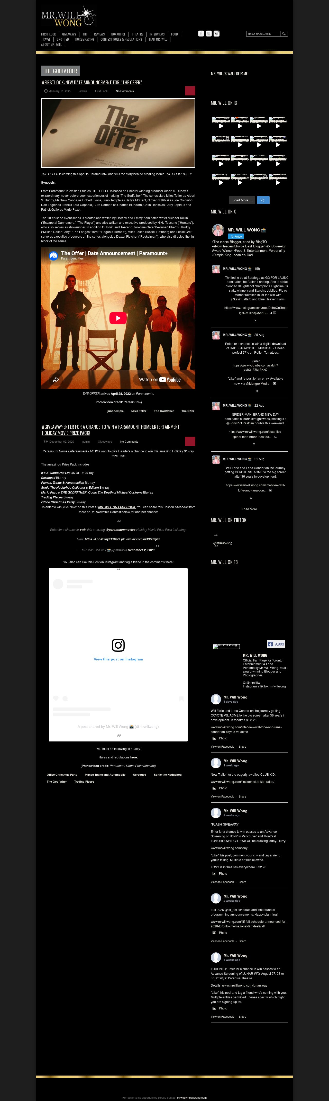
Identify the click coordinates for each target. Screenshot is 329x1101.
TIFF (85, 34)
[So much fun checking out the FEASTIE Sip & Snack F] (259, 145)
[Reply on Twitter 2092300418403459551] (227, 391)
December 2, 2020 (141, 550)
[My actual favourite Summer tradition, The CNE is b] (278, 145)
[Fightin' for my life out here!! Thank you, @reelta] (221, 145)
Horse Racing (84, 39)
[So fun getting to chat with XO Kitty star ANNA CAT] (221, 164)
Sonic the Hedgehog (168, 774)
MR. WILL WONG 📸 (237, 268)
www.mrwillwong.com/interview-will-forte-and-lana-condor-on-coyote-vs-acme (246, 729)
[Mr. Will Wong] (226, 646)
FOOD (174, 34)
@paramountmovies (120, 529)
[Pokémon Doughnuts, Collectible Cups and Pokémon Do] (240, 183)
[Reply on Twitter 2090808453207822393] (227, 498)
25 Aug (259, 334)
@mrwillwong (222, 543)
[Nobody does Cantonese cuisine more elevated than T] (221, 183)
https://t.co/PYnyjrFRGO (102, 539)
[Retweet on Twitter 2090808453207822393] (235, 498)
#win (83, 529)
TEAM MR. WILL (158, 39)
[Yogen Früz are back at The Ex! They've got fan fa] (259, 126)
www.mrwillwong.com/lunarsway (244, 985)
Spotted (63, 39)
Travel (45, 39)
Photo (223, 738)
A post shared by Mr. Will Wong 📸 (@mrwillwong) (118, 726)
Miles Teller (138, 411)
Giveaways (69, 34)
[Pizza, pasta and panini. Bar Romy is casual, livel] (240, 164)
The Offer (187, 411)
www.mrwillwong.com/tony (229, 848)
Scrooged (139, 774)
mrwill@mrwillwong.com (192, 1097)
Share (242, 746)
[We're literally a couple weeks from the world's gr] (278, 126)
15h (257, 268)
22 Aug (259, 405)
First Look (48, 34)
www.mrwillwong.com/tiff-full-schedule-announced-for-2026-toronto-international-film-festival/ (248, 923)
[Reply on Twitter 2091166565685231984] (227, 444)
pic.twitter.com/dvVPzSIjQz (140, 539)
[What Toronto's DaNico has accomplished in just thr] (240, 145)
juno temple (115, 411)
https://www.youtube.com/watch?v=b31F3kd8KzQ (255, 367)
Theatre (137, 34)
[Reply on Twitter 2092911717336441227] (227, 320)
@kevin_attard (241, 299)
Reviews (99, 34)
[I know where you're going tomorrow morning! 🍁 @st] (240, 126)
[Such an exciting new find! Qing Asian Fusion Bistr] (278, 164)
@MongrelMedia (257, 383)
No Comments (125, 91)
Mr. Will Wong (236, 697)
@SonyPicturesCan (240, 423)
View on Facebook (222, 746)
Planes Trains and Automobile (105, 774)
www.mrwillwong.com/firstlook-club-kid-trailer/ (242, 781)
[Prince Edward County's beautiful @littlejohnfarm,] (259, 183)
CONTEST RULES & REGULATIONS (121, 39)
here (133, 757)
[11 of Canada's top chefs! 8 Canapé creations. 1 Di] (278, 183)
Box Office (118, 34)
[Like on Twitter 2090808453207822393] (244, 498)
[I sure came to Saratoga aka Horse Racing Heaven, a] (221, 126)
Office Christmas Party (62, 774)
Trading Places (84, 781)
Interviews (157, 34)
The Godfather (164, 411)
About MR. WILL (51, 44)
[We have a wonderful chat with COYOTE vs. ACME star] (259, 164)
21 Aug (259, 458)
